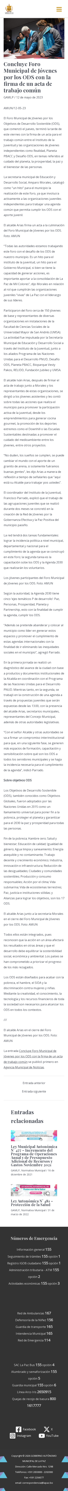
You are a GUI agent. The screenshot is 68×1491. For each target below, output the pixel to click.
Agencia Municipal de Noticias (24, 1067)
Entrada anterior (34, 1083)
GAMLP (9, 97)
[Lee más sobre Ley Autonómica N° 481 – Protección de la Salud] (34, 1190)
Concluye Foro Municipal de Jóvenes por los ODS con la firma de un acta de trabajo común (33, 1056)
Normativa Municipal (33, 1170)
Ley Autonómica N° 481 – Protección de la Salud (32, 1202)
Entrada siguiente (34, 1091)
